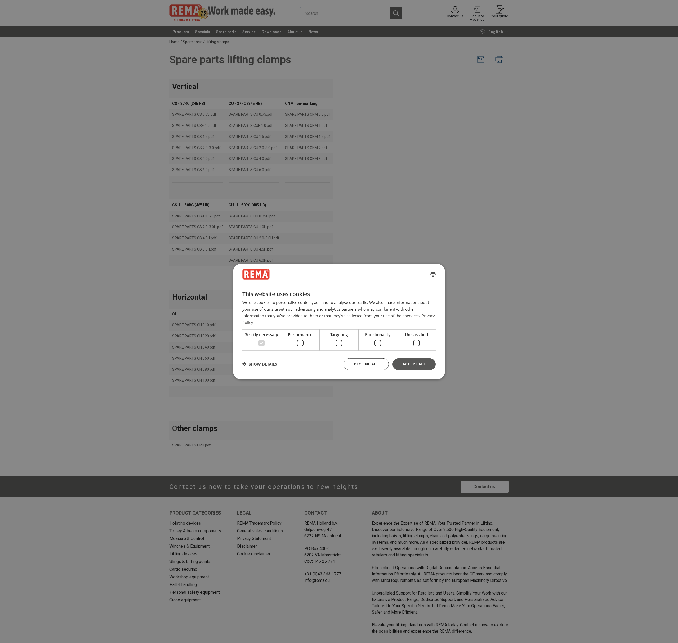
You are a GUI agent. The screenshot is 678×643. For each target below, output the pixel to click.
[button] (259, 364)
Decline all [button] (366, 363)
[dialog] (339, 321)
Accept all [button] (414, 363)
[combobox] (433, 274)
